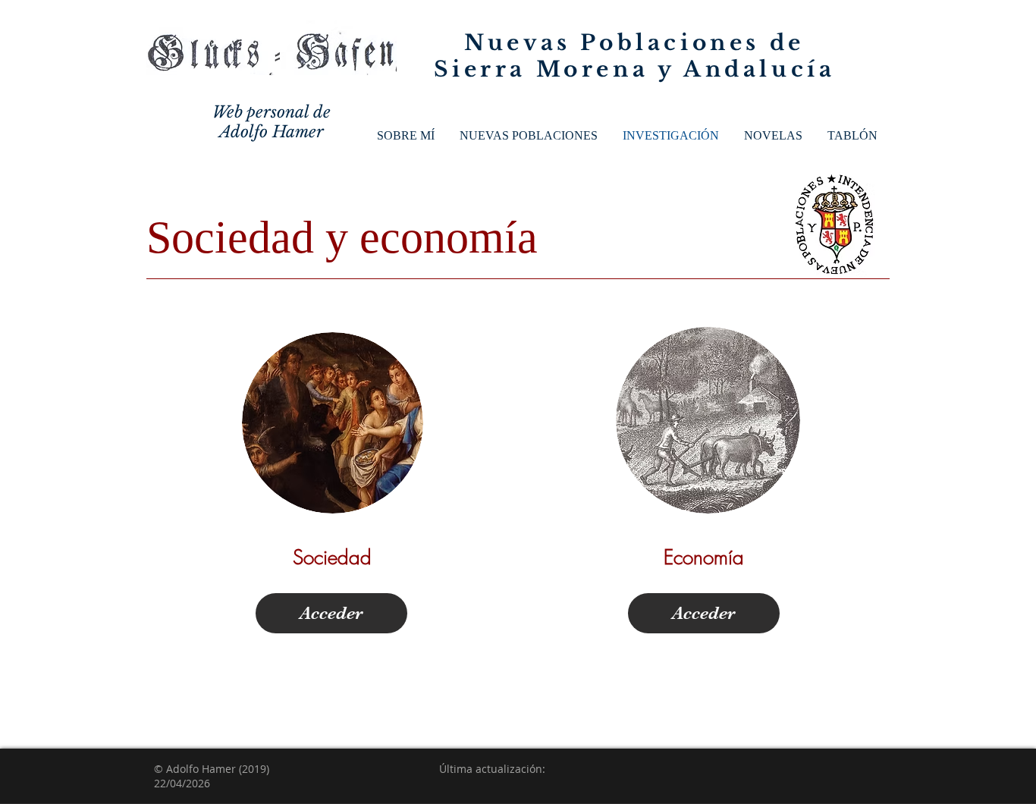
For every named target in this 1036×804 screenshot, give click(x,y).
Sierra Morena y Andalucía (635, 69)
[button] (528, 135)
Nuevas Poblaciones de (634, 43)
